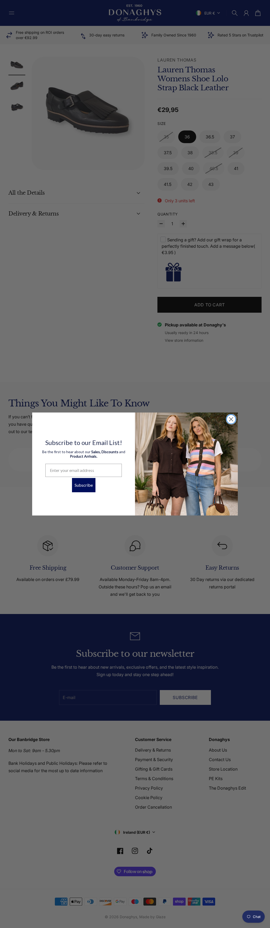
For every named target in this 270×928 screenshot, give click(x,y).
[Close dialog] (231, 419)
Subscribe (84, 485)
